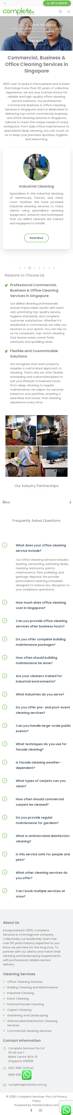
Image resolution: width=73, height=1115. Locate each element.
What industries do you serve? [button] (34, 705)
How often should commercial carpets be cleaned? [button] (34, 812)
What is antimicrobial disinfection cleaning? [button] (37, 849)
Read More (36, 238)
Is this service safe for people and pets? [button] (37, 867)
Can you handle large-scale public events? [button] (37, 739)
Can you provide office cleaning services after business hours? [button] (35, 634)
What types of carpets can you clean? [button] (35, 794)
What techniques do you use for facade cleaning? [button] (35, 757)
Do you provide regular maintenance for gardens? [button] (31, 831)
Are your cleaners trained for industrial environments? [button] (33, 689)
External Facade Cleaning (25, 1015)
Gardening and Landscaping (27, 1026)
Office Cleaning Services (25, 992)
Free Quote (36, 41)
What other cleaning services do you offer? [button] (36, 886)
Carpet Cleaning (19, 1021)
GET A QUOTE (59, 3)
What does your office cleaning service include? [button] (35, 559)
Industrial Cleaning (20, 1004)
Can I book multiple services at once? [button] (34, 904)
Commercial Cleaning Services (29, 1042)
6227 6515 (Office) (21, 1079)
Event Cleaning (18, 1009)
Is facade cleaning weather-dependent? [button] (32, 776)
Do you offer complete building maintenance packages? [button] (35, 653)
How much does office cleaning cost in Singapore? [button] (35, 616)
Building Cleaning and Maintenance (32, 998)
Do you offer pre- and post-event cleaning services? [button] (37, 721)
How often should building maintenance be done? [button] (30, 671)
